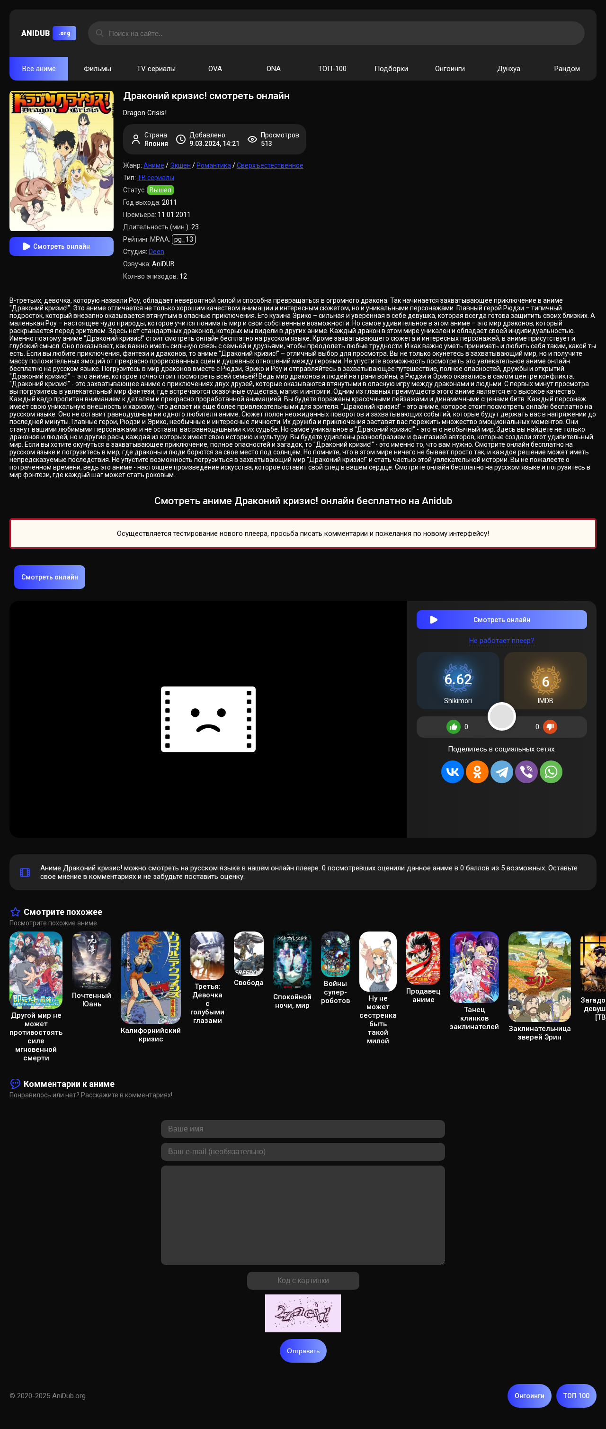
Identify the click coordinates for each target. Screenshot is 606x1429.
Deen (156, 251)
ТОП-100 (332, 68)
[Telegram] (501, 771)
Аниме (153, 165)
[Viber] (526, 771)
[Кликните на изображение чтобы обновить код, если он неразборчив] (303, 1314)
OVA (215, 68)
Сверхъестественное (270, 165)
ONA (274, 68)
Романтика (213, 165)
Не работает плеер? (502, 640)
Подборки (391, 68)
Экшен (180, 165)
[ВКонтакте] (452, 771)
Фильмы (97, 68)
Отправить (303, 1351)
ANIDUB (46, 33)
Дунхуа (508, 68)
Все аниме (39, 68)
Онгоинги (450, 68)
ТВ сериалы (155, 177)
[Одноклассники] (477, 771)
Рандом (567, 68)
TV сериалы (156, 68)
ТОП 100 (576, 1396)
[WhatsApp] (551, 771)
